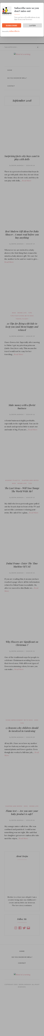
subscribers (14, 31)
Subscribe (11, 26)
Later (32, 26)
